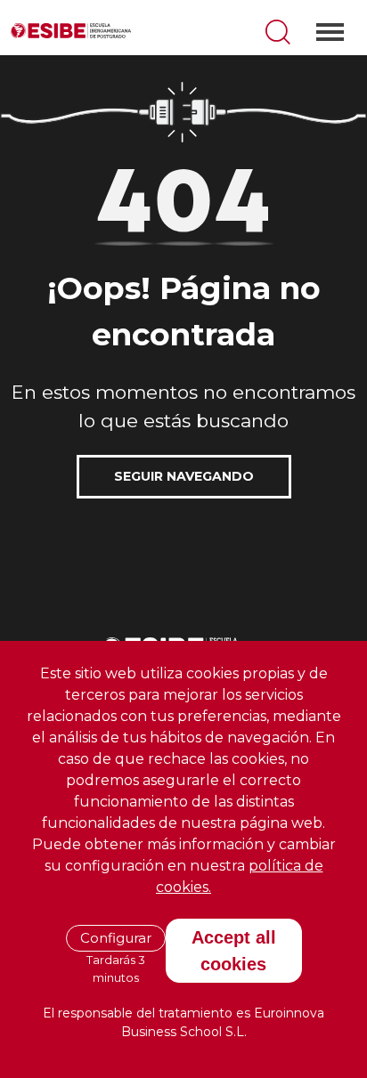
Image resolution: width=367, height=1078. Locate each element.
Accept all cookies (234, 951)
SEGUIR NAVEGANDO (184, 476)
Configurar (115, 937)
